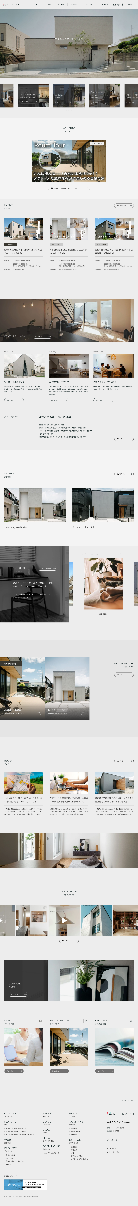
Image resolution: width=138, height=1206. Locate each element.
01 (82, 553)
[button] (66, 110)
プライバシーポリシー (114, 1152)
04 (97, 553)
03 (92, 553)
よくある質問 (111, 1148)
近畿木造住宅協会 (9, 1176)
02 (88, 553)
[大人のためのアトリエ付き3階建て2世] (54, 920)
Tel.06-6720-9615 (119, 1122)
